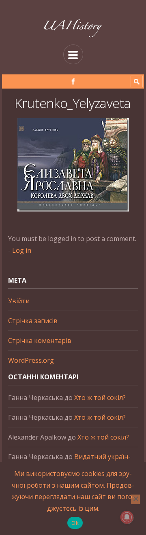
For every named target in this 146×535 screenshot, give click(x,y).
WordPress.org (31, 360)
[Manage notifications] (126, 517)
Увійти (19, 300)
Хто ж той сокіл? (100, 397)
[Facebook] (73, 81)
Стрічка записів (33, 320)
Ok (75, 523)
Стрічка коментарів (39, 340)
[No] (135, 499)
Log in (21, 250)
